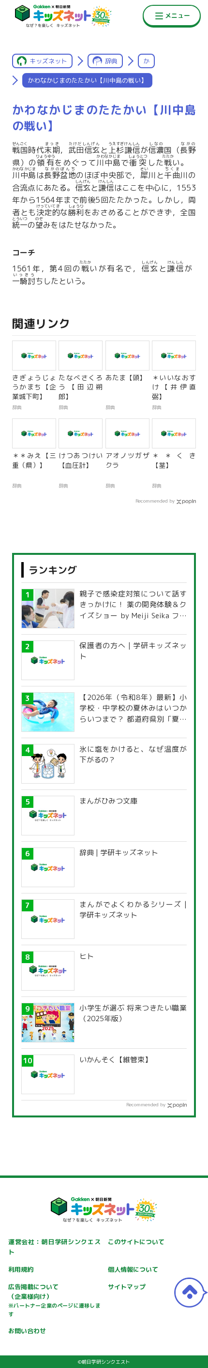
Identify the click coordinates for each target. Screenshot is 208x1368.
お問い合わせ (27, 1330)
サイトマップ (127, 1286)
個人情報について (133, 1269)
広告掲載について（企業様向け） (54, 1300)
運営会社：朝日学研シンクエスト (54, 1246)
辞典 (111, 61)
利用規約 (20, 1269)
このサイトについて (136, 1241)
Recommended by (155, 500)
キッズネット (48, 61)
